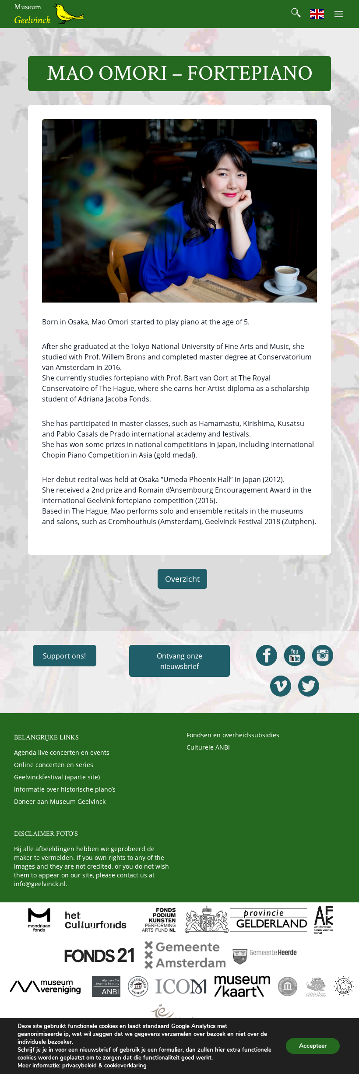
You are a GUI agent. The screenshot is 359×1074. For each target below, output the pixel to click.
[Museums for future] (288, 986)
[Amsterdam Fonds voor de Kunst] (323, 919)
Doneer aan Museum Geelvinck (60, 801)
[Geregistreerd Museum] (138, 986)
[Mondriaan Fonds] (39, 919)
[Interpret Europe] (179, 1014)
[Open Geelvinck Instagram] (322, 655)
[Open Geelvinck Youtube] (294, 655)
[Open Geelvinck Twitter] (308, 686)
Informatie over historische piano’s (65, 789)
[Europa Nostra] (343, 986)
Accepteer (313, 1046)
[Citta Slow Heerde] (316, 986)
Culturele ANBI (208, 747)
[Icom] (181, 986)
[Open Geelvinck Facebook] (266, 655)
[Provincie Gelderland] (246, 919)
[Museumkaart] (242, 986)
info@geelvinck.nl (40, 884)
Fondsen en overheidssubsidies (233, 735)
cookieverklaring (125, 1066)
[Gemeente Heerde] (265, 954)
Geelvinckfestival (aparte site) (57, 777)
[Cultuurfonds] (96, 919)
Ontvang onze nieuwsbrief (179, 661)
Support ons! (64, 656)
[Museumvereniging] (45, 986)
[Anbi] (106, 986)
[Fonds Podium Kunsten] (158, 919)
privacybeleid (79, 1066)
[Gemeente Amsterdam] (185, 954)
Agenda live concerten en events (61, 752)
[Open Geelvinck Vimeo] (280, 686)
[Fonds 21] (100, 954)
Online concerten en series (53, 765)
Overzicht (182, 579)
